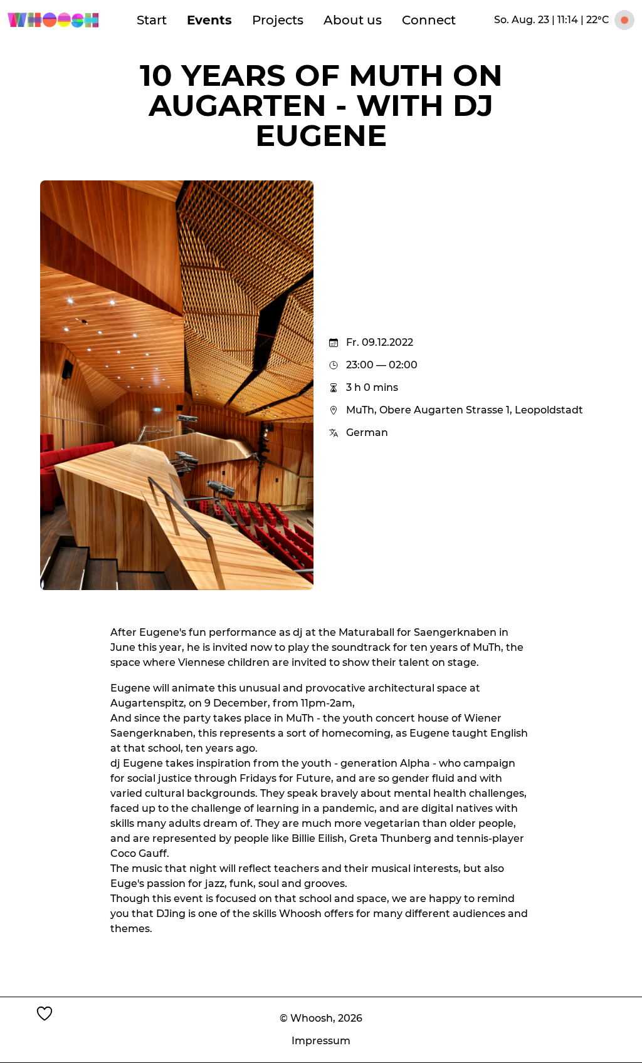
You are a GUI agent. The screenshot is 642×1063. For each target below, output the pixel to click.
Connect (429, 20)
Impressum (321, 1041)
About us (353, 20)
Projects (277, 20)
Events (209, 20)
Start (152, 20)
